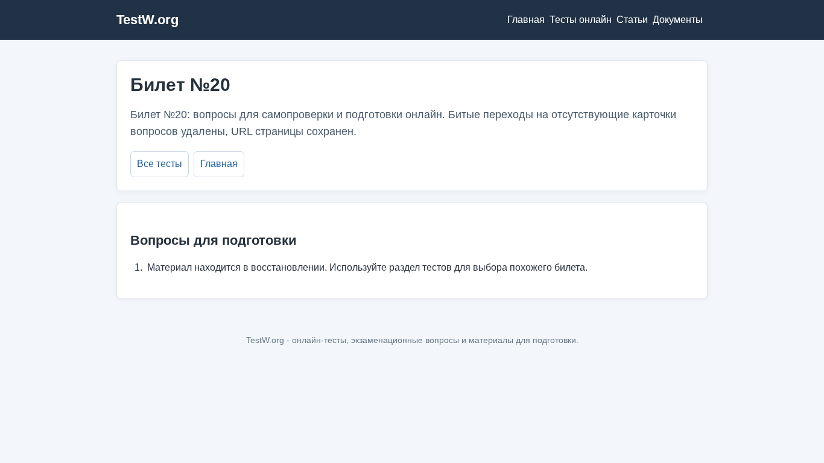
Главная (526, 19)
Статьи (632, 19)
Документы (678, 19)
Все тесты (159, 164)
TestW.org (147, 19)
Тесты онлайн (581, 19)
